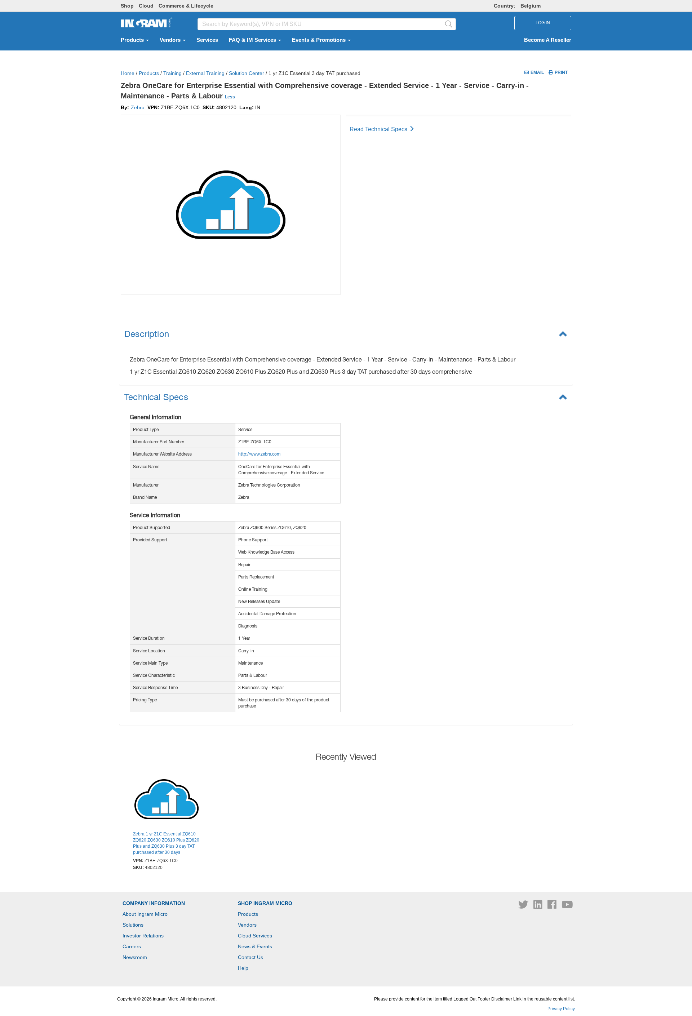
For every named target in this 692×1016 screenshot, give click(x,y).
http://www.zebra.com (259, 454)
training (172, 73)
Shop (127, 6)
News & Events (255, 946)
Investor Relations (143, 936)
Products (133, 40)
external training (205, 73)
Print (561, 72)
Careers (132, 946)
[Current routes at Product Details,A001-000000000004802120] (166, 800)
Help (243, 968)
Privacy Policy (561, 1008)
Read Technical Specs (379, 129)
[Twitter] (524, 906)
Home (127, 73)
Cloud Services (255, 936)
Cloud (146, 6)
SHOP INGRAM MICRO (265, 903)
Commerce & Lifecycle (186, 6)
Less (230, 96)
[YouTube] (567, 906)
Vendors (171, 40)
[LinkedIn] (538, 906)
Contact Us (250, 957)
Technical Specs (156, 397)
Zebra (138, 107)
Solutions (133, 925)
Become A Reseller (547, 40)
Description (146, 334)
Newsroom (135, 957)
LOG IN (543, 22)
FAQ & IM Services (253, 40)
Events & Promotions (319, 40)
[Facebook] (552, 906)
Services (207, 40)
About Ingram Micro (145, 914)
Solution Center (246, 73)
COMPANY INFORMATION (154, 903)
